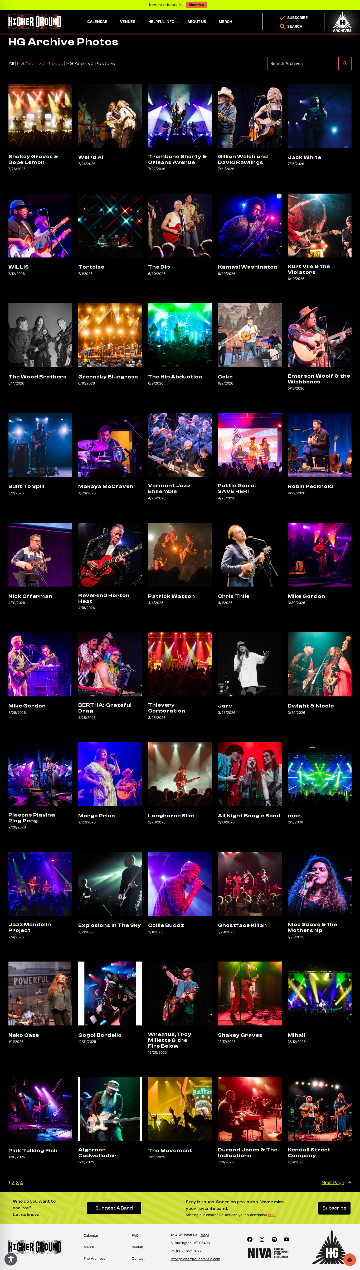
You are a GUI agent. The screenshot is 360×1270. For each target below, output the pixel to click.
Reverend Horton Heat (104, 598)
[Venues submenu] (138, 22)
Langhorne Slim (171, 816)
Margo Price (96, 816)
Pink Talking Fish (33, 1151)
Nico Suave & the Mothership (312, 927)
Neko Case (23, 1035)
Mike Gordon (306, 596)
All (11, 63)
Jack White (304, 157)
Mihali (296, 1035)
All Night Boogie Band (249, 816)
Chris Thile (234, 596)
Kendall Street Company (309, 1153)
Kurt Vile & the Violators (309, 269)
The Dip (159, 267)
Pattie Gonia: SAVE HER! (237, 488)
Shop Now (196, 5)
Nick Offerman (30, 596)
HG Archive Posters (90, 63)
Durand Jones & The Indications (248, 1153)
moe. (295, 816)
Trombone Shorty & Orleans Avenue (177, 159)
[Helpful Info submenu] (177, 22)
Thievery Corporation (166, 708)
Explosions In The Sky (109, 925)
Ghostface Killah (242, 925)
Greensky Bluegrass (108, 377)
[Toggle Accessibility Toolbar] (11, 1259)
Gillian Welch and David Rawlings (243, 159)
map (204, 1235)
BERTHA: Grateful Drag (105, 708)
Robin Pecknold (310, 486)
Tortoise (91, 267)
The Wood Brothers (37, 377)
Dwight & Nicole (311, 706)
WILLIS (18, 267)
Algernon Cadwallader (97, 1153)
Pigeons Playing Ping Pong (31, 818)
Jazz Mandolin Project (29, 927)
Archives (342, 30)
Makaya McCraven (105, 486)
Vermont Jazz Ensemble (169, 488)
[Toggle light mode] (349, 1259)
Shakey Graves (240, 1035)
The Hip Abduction (175, 377)
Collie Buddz (166, 925)
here (272, 1215)
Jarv (225, 706)
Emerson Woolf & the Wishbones (319, 379)
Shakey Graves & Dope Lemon (33, 159)
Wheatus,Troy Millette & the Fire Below (169, 1040)
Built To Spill (26, 486)
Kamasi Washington (248, 267)
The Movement (170, 1151)
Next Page (337, 1182)
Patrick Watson (171, 596)
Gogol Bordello (100, 1035)
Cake (225, 377)
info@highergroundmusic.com (195, 1259)
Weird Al (91, 157)
